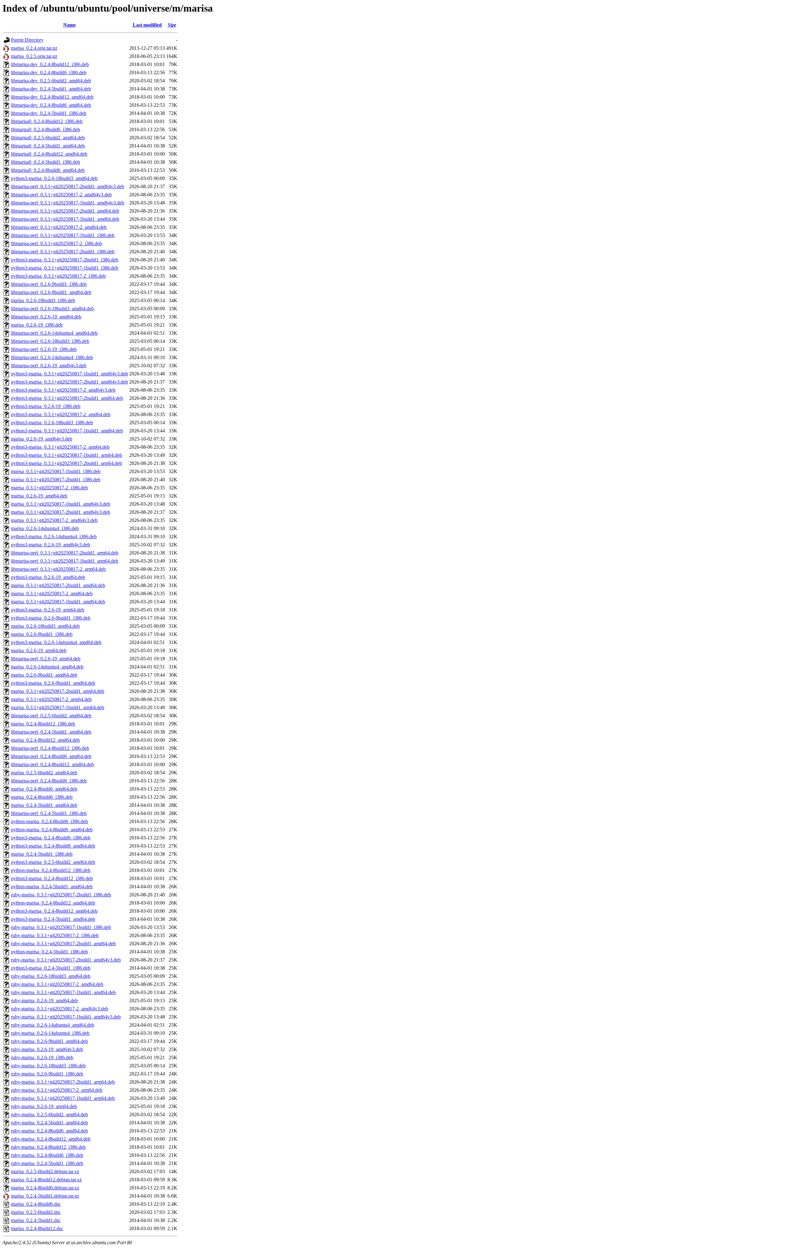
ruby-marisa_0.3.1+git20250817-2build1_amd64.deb (63, 943)
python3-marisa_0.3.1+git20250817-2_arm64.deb (60, 447)
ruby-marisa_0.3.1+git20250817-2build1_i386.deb (61, 894)
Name (69, 25)
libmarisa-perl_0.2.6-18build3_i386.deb (50, 341)
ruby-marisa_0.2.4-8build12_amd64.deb (50, 1139)
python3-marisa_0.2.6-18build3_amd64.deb (54, 178)
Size (172, 25)
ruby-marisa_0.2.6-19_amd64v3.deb (47, 1049)
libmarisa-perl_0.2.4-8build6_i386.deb (49, 780)
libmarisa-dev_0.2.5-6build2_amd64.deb (51, 80)
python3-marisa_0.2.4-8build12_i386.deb (52, 878)
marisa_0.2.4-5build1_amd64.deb (44, 805)
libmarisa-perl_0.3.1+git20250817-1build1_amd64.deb (65, 219)
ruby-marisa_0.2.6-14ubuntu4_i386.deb (50, 1033)
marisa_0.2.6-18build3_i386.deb (43, 300)
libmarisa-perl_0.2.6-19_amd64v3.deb (48, 365)
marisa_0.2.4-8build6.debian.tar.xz (45, 1187)
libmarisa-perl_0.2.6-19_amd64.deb (46, 316)
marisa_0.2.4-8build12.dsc (37, 1228)
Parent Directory (27, 40)
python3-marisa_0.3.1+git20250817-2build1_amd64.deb (67, 398)
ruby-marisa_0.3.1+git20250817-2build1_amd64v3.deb (66, 959)
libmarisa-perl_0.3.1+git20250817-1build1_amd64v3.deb (67, 202)
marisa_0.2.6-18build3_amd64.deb (45, 626)
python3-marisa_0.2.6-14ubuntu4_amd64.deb (56, 642)
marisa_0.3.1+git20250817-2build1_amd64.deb (58, 585)
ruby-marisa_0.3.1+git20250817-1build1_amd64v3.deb (66, 1016)
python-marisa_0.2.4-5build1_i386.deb (49, 951)
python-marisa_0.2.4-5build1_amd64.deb (52, 886)
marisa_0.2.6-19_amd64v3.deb (41, 438)
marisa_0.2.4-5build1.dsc (36, 1220)
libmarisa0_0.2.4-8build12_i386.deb (47, 121)
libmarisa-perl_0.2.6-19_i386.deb (44, 349)
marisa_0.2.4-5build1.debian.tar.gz (45, 1196)
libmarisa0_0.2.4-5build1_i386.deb (45, 162)
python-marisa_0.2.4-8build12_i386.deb (50, 870)
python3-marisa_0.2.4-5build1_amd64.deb (53, 919)
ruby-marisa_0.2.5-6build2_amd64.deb (49, 1114)
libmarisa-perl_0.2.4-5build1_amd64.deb (51, 732)
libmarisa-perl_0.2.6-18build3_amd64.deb (52, 308)
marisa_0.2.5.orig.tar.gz (34, 56)
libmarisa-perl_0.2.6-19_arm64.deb (45, 658)
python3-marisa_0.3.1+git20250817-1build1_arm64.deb (66, 455)
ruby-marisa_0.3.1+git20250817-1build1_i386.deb (61, 927)
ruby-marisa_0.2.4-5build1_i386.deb (47, 1163)
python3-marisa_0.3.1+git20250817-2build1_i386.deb (64, 259)
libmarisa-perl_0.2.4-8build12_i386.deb (50, 748)
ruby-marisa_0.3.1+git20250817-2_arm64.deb (56, 1090)
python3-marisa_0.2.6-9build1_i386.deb (50, 618)
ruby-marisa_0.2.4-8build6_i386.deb (47, 1155)
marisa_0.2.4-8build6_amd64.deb (44, 789)
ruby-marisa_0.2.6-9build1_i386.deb (47, 1073)
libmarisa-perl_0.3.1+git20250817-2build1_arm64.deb (64, 552)
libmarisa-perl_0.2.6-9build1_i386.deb (49, 284)
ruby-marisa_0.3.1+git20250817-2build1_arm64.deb (63, 1082)
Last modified (147, 25)
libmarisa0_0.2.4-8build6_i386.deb (45, 129)
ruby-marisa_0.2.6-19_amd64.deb (44, 1000)
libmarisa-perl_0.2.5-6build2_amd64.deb (51, 715)
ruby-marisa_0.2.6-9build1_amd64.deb (49, 1041)
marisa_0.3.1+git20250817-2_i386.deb (49, 487)
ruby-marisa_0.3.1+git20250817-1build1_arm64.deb (63, 1098)
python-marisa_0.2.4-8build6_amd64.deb (52, 829)
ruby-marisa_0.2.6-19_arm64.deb (44, 1106)
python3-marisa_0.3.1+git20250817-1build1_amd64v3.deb (69, 373)
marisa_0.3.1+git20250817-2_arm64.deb (51, 699)
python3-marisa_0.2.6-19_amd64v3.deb (50, 544)
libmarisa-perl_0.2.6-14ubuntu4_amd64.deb (54, 333)
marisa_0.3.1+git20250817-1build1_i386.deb (55, 471)
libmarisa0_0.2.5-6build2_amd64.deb (48, 137)
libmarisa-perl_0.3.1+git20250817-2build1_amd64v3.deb (67, 186)
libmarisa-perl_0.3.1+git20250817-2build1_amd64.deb (65, 211)
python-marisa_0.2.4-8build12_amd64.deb (53, 902)
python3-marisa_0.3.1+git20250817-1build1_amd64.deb (67, 430)
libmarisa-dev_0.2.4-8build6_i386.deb (48, 72)
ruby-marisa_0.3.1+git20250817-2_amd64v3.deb (59, 1008)
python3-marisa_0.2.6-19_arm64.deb (47, 609)
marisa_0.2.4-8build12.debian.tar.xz (46, 1179)
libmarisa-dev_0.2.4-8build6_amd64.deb (51, 105)
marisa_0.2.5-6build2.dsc (36, 1212)
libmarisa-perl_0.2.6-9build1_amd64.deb (51, 292)
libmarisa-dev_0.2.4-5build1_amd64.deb (51, 88)
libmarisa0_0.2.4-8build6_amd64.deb (48, 170)
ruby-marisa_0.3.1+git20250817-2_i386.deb (55, 935)
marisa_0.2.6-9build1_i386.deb (42, 634)
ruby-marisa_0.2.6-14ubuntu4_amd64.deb (52, 1025)
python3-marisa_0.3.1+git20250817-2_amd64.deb (60, 414)
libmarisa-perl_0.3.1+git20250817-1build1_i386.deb (63, 235)
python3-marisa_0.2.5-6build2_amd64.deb (53, 862)
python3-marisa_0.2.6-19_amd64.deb (48, 577)
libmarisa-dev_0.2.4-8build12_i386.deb (50, 64)
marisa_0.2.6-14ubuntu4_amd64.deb (47, 666)
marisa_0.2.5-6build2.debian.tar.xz (45, 1171)
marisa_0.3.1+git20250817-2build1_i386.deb (55, 479)
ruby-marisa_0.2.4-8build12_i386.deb (48, 1147)
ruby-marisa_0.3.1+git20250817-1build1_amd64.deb (63, 992)
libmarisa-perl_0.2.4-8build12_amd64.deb (52, 764)
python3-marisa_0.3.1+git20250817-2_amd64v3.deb (63, 390)
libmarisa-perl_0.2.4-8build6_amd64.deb (51, 756)
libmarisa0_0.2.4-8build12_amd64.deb (49, 154)
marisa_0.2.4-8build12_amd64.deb (45, 740)
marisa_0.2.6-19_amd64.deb (39, 495)
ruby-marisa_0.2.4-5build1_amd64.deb (49, 1122)
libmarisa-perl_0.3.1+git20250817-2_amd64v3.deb (61, 194)
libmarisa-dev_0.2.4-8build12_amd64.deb (52, 97)
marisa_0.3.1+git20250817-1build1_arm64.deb (57, 707)
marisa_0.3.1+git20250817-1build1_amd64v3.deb (60, 504)
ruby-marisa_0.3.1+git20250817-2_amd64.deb (57, 984)
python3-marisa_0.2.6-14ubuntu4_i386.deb (54, 536)
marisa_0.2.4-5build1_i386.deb (42, 854)
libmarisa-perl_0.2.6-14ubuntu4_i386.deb (52, 357)
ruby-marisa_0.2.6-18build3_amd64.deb (50, 976)
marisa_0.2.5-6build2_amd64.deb (44, 772)
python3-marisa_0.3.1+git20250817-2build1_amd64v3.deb (69, 381)
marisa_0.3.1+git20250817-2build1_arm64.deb (57, 691)
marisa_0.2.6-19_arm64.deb (38, 650)
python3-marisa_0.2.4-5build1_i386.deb (50, 968)
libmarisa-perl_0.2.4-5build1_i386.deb (49, 813)
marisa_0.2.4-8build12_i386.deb (43, 723)
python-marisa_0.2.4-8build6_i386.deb (49, 821)
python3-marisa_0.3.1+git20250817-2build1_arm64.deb (66, 463)
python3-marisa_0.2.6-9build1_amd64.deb (53, 683)
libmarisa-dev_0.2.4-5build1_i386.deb (48, 113)
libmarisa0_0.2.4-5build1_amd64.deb (48, 145)
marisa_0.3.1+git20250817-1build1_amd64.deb (58, 601)
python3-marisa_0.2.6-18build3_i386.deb (52, 422)
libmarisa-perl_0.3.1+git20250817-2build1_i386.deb (63, 251)
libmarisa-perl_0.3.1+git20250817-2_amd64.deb (59, 227)
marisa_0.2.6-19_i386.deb (37, 324)
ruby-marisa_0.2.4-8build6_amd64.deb (49, 1130)
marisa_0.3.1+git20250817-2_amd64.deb (52, 593)
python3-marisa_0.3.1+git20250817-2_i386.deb (58, 276)
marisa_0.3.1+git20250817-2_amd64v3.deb (54, 520)
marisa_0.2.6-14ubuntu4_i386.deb (45, 528)
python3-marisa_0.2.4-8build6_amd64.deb (53, 845)
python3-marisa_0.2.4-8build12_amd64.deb (54, 911)
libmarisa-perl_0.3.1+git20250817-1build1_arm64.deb (64, 561)
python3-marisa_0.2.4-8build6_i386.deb (50, 837)
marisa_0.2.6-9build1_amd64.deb (44, 675)
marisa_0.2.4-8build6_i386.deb (42, 797)
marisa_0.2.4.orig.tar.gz (34, 48)
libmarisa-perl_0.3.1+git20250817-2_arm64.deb (58, 569)
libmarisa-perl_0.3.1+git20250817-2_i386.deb (56, 243)
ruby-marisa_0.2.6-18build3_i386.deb (48, 1065)
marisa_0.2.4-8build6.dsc (36, 1204)
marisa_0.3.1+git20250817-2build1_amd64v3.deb (60, 512)
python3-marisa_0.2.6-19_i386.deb (45, 406)
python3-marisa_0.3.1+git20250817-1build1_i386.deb (64, 268)
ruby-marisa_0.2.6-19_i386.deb (42, 1057)
